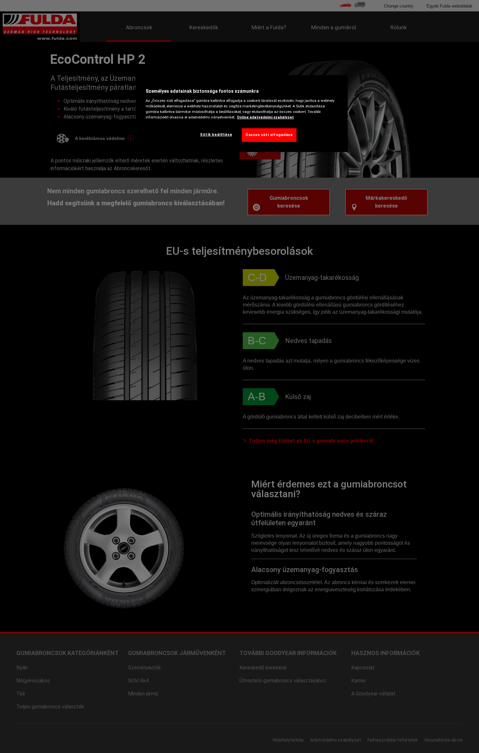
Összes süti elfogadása (269, 134)
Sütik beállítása (216, 134)
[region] (242, 113)
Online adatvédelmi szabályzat (265, 117)
